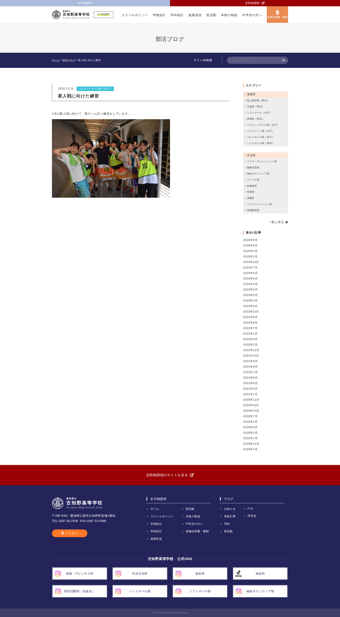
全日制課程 (85, 3)
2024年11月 (251, 262)
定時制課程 (252, 3)
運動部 (251, 94)
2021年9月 (250, 361)
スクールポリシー (135, 15)
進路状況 (195, 15)
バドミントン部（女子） (260, 131)
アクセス (72, 533)
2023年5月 (250, 306)
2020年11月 (251, 405)
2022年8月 (250, 322)
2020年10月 (251, 410)
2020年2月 (250, 432)
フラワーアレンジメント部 (262, 161)
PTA (250, 508)
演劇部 (250, 198)
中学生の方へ (252, 15)
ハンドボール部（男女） (260, 143)
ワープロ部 (253, 179)
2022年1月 (250, 344)
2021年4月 (250, 383)
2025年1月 (250, 256)
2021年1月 (250, 394)
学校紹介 (159, 15)
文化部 (251, 155)
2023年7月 (250, 300)
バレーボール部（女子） (260, 137)
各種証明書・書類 (277, 17)
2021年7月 (250, 372)
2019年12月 (251, 443)
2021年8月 (250, 366)
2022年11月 (251, 311)
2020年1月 (250, 438)
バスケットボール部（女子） (95, 88)
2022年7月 (250, 328)
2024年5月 (250, 278)
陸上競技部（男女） (258, 100)
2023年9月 (250, 295)
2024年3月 (250, 289)
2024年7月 (250, 267)
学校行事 (230, 516)
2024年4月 (250, 284)
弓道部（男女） (255, 106)
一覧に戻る (276, 222)
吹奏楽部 (252, 185)
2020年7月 (250, 416)
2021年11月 (251, 355)
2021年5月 (250, 377)
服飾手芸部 (253, 167)
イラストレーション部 (259, 204)
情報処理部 (253, 210)
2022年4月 (250, 339)
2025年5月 (250, 245)
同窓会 (252, 515)
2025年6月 (250, 240)
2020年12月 (251, 399)
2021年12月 (251, 350)
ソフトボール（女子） (259, 112)
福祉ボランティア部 (258, 173)
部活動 (211, 15)
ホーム (155, 508)
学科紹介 (177, 15)
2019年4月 (250, 449)
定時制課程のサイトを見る (167, 475)
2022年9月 (250, 317)
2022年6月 (250, 333)
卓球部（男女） (255, 118)
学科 (227, 523)
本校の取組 (229, 15)
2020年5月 (250, 421)
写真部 (250, 192)
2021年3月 (250, 388)
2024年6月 (250, 273)
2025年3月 (250, 251)
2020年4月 (250, 427)
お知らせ (230, 508)
